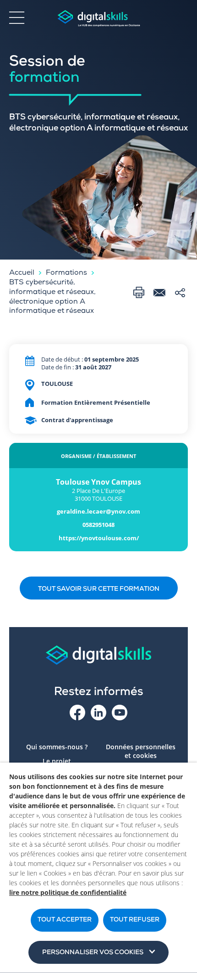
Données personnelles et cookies (140, 751)
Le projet (57, 761)
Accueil (21, 273)
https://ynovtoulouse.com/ (99, 538)
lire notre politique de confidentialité (67, 892)
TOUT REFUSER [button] (134, 920)
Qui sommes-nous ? (57, 746)
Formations (66, 273)
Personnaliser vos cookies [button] (92, 953)
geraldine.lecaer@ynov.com (98, 511)
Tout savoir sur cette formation (98, 589)
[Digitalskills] (98, 18)
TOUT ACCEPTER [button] (65, 920)
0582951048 (98, 525)
